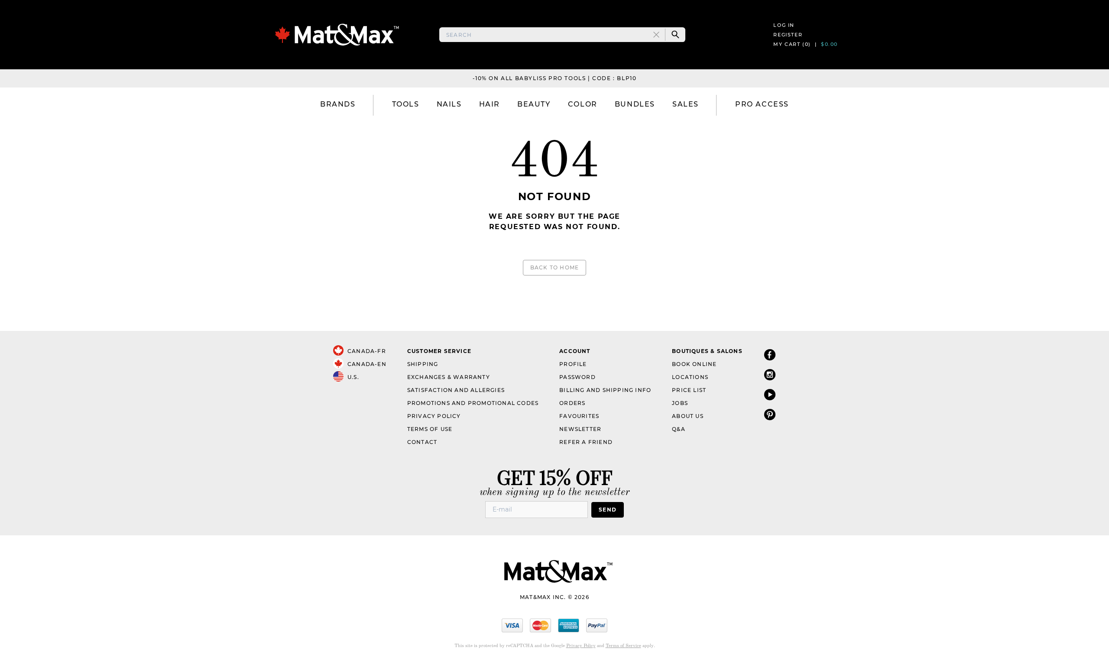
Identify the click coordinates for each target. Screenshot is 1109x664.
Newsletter (580, 429)
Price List (689, 390)
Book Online (694, 364)
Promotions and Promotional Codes (472, 403)
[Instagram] (769, 374)
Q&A (678, 429)
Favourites (579, 416)
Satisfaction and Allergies (456, 390)
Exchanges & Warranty (448, 377)
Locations (690, 377)
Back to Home (554, 267)
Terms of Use (429, 429)
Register (787, 35)
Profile (573, 364)
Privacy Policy (434, 416)
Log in (783, 25)
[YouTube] (769, 394)
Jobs (680, 403)
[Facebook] (769, 354)
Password (577, 377)
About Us (688, 416)
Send (607, 509)
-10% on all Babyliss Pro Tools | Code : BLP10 (555, 78)
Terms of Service (623, 646)
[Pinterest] (769, 414)
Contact (422, 442)
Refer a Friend (586, 442)
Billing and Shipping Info (605, 390)
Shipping (422, 364)
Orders (572, 403)
